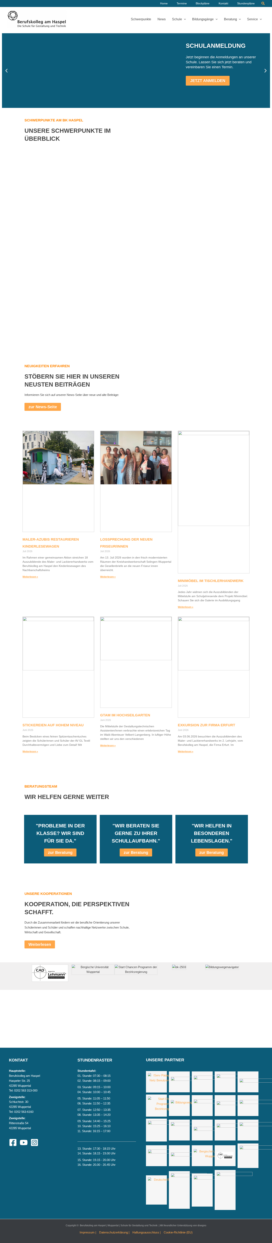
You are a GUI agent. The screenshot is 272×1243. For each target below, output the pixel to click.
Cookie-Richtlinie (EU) (178, 1232)
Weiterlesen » (30, 576)
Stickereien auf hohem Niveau (53, 725)
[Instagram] (34, 1142)
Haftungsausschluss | (146, 1232)
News (162, 19)
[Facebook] (13, 1142)
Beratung (230, 19)
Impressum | (88, 1232)
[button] (263, 3)
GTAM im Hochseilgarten (125, 715)
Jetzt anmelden (207, 80)
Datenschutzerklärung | (114, 1232)
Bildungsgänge (203, 19)
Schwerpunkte (141, 19)
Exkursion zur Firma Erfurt (206, 725)
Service (252, 19)
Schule (177, 19)
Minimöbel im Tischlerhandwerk (211, 581)
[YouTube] (24, 1142)
